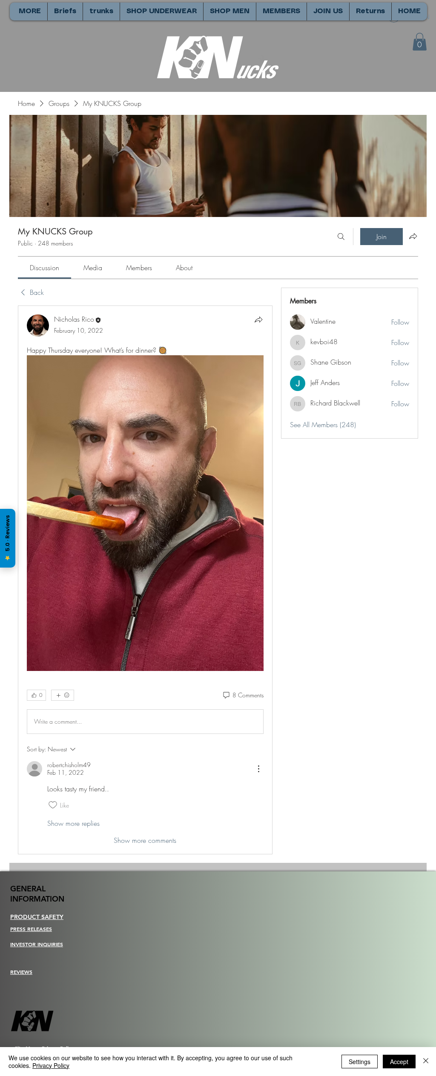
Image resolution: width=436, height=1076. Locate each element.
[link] (44, 267)
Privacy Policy (50, 1065)
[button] (419, 42)
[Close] (426, 1061)
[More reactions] (62, 695)
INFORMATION (37, 899)
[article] (145, 579)
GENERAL (28, 888)
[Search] (341, 236)
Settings (359, 1061)
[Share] (258, 319)
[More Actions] (258, 769)
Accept (399, 1061)
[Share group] (413, 236)
